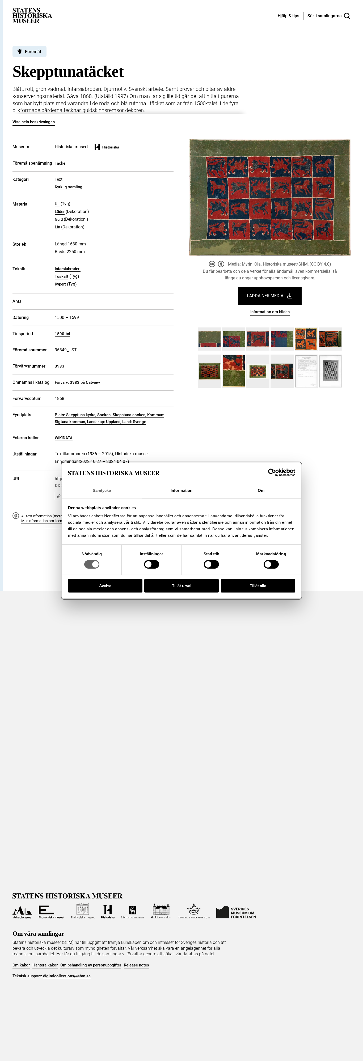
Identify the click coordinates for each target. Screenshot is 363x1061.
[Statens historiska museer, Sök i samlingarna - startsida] (32, 15)
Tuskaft (61, 276)
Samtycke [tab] (102, 490)
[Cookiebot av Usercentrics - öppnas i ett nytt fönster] (272, 472)
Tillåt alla (258, 585)
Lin (57, 227)
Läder (60, 211)
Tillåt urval (181, 585)
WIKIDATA (64, 438)
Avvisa (105, 585)
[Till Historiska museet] (108, 911)
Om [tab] (261, 490)
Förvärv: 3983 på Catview (77, 382)
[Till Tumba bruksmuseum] (194, 911)
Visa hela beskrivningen (33, 122)
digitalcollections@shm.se (67, 976)
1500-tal (62, 333)
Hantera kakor (45, 965)
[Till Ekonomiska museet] (51, 911)
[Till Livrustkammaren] (132, 911)
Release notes (136, 965)
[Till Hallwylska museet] (83, 911)
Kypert (60, 284)
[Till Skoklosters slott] (161, 911)
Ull (57, 204)
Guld (59, 219)
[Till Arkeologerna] (22, 911)
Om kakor (21, 965)
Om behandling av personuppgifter (90, 965)
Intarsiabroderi (68, 268)
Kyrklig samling (68, 187)
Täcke (60, 163)
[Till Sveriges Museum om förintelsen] (236, 911)
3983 (59, 366)
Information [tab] (181, 490)
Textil (60, 179)
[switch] (151, 564)
